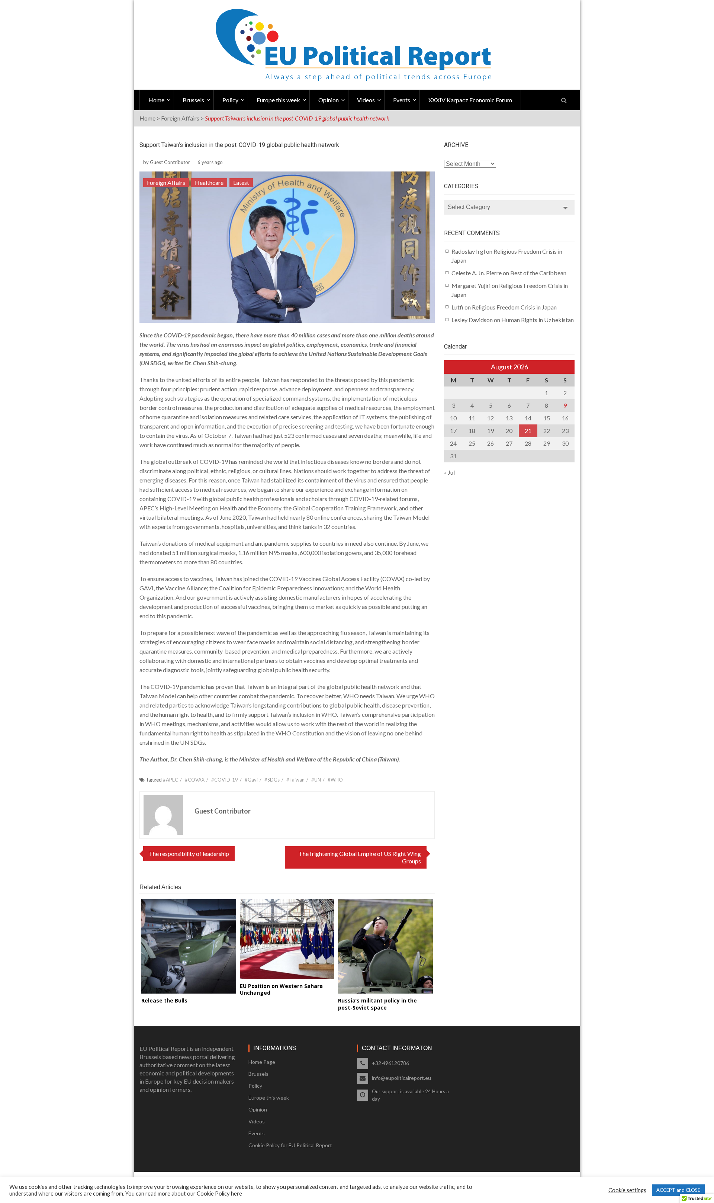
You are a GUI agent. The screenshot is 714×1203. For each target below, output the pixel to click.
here (236, 1193)
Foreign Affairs (180, 118)
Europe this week (278, 99)
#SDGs (272, 780)
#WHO (335, 780)
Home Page (261, 1062)
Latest (241, 182)
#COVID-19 (224, 780)
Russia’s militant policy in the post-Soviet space (377, 1004)
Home (156, 99)
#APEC (170, 780)
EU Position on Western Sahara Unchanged (281, 989)
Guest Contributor (170, 162)
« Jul (449, 472)
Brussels (193, 99)
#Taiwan (295, 780)
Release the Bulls (164, 1000)
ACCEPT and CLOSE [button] (678, 1190)
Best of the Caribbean (538, 272)
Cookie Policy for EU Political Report (290, 1145)
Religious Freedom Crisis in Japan (514, 307)
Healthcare (209, 182)
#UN (316, 780)
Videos (366, 99)
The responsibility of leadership (189, 853)
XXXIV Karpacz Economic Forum (470, 99)
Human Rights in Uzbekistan (537, 319)
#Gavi (251, 780)
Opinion (328, 99)
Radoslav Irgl (468, 251)
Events (401, 99)
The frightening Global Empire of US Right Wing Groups (360, 857)
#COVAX (195, 780)
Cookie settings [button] (627, 1190)
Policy (230, 99)
